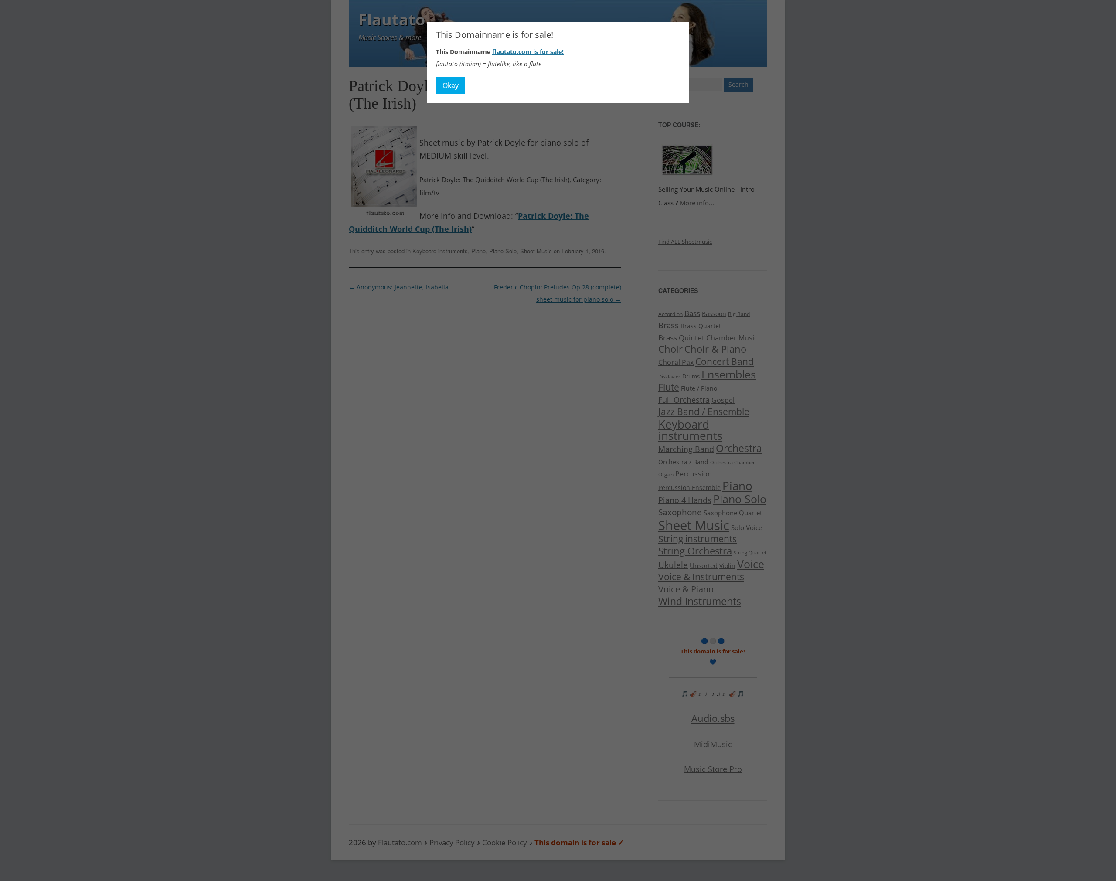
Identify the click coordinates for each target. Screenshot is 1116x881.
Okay (450, 85)
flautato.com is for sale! (528, 52)
